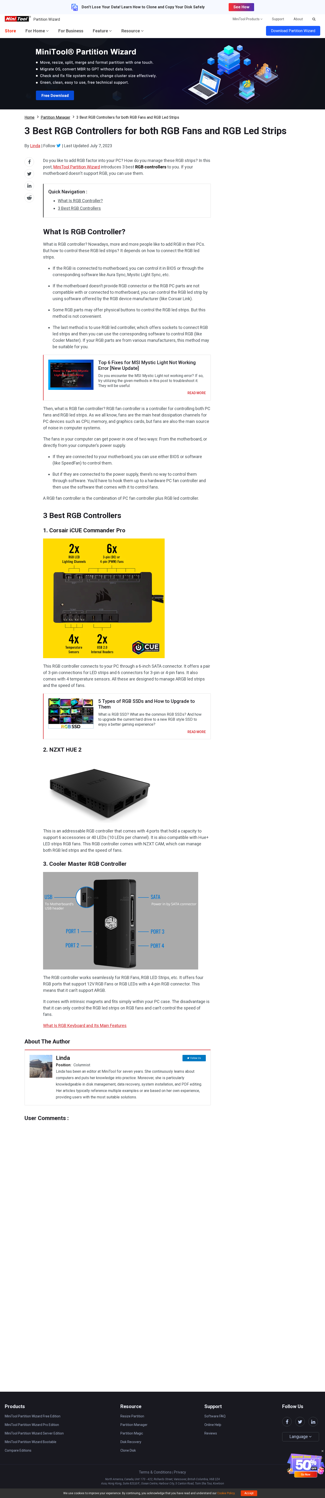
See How (241, 7)
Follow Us (195, 1058)
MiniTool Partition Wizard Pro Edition (32, 1425)
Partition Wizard (46, 19)
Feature (101, 30)
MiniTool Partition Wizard (76, 166)
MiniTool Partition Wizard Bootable (30, 1442)
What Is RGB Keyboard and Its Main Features (85, 1025)
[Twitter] (58, 145)
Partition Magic (131, 1433)
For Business (70, 30)
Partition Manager (55, 117)
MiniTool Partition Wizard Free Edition (32, 1416)
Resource (131, 30)
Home (29, 117)
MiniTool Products (246, 19)
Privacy (180, 1472)
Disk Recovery (130, 1442)
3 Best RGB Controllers (79, 208)
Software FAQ (215, 1416)
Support (278, 19)
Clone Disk (128, 1450)
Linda (35, 145)
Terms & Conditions (155, 1472)
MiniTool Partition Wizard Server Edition (34, 1433)
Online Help (212, 1425)
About (298, 19)
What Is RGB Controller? (80, 200)
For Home (35, 30)
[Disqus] (118, 1180)
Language (299, 1436)
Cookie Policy (226, 1493)
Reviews (210, 1433)
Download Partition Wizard (293, 31)
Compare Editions (18, 1450)
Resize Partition (132, 1416)
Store (10, 30)
